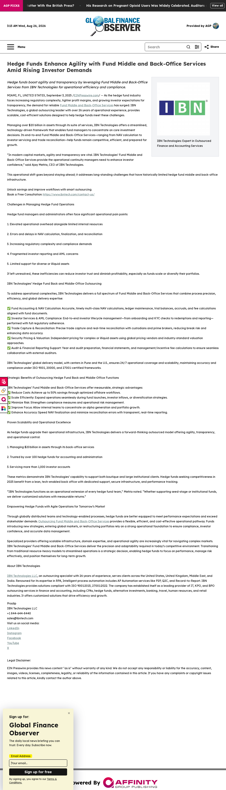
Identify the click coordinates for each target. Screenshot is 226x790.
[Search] (188, 47)
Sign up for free (38, 772)
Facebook (14, 638)
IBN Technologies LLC (22, 576)
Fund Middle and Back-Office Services (86, 105)
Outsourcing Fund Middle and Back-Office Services (73, 521)
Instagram (14, 633)
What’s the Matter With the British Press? (40, 6)
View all (217, 5)
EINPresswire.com (86, 95)
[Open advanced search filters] (197, 47)
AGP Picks (11, 5)
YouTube (13, 643)
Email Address (20, 756)
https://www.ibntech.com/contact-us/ (69, 194)
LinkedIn (13, 628)
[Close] (69, 713)
